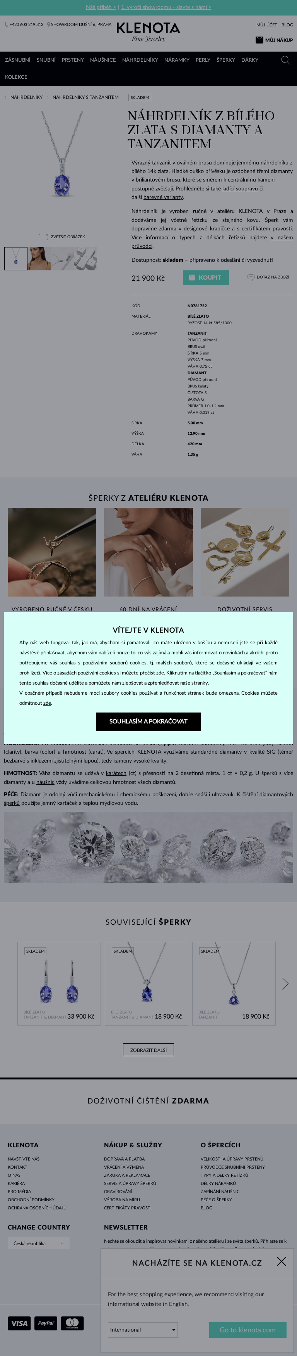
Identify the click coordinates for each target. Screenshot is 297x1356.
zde (160, 673)
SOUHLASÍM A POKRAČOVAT (148, 722)
